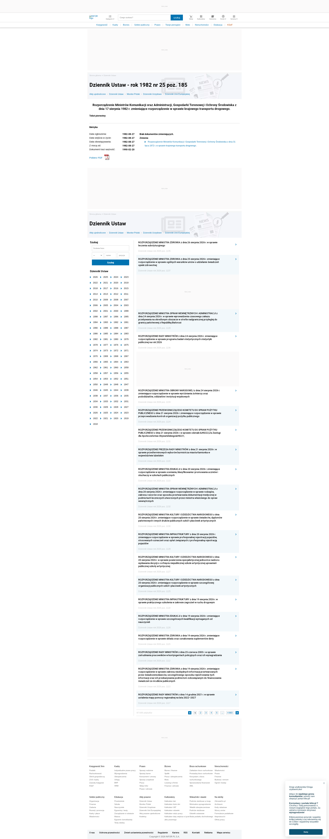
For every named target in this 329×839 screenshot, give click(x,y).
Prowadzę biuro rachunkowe (201, 773)
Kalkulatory (169, 797)
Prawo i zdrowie (145, 789)
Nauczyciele (119, 807)
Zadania (92, 807)
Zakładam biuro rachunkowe (201, 770)
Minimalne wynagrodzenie (200, 804)
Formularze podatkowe (224, 813)
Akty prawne (145, 797)
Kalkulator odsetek (172, 810)
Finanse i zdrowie (171, 786)
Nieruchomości (202, 25)
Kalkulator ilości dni (172, 804)
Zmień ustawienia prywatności (138, 832)
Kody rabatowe (221, 807)
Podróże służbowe (197, 810)
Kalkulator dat (170, 801)
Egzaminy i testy (121, 810)
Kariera (175, 832)
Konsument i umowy (147, 777)
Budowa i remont (221, 780)
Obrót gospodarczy (97, 777)
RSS (186, 832)
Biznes (126, 25)
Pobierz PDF (95, 157)
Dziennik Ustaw (110, 75)
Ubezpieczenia (120, 777)
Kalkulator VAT (170, 807)
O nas (92, 832)
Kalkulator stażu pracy (173, 813)
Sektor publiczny (141, 25)
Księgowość (102, 25)
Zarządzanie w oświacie (124, 813)
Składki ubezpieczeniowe (200, 807)
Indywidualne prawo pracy (125, 770)
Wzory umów (220, 810)
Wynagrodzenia (120, 773)
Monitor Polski (133, 94)
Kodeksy (142, 816)
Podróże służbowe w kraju (200, 801)
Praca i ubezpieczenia (173, 777)
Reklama (208, 832)
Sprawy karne (145, 773)
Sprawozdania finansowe (200, 783)
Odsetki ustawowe (197, 813)
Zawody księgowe (96, 783)
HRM (116, 786)
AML (191, 786)
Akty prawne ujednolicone (149, 813)
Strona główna (95, 75)
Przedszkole (119, 801)
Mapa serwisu (223, 832)
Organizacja (94, 801)
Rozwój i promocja (96, 810)
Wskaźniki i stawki (198, 797)
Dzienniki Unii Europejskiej (177, 94)
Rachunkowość (95, 773)
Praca (141, 783)
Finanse (218, 777)
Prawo (157, 25)
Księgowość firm (96, 766)
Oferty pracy (220, 820)
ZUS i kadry (94, 780)
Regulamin (163, 832)
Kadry (115, 25)
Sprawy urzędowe (146, 780)
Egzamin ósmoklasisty (123, 820)
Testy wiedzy (119, 823)
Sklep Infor (143, 786)
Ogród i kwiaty (220, 783)
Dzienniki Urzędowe (152, 94)
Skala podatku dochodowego (201, 816)
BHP (116, 783)
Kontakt (196, 832)
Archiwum (219, 804)
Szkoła (117, 804)
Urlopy (117, 780)
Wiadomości (220, 770)
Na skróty (219, 797)
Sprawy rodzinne (146, 770)
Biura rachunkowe (198, 766)
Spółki (166, 773)
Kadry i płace (94, 813)
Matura (117, 816)
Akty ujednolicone (97, 94)
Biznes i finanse (170, 770)
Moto (187, 25)
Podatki (92, 770)
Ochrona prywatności (109, 832)
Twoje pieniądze (172, 25)
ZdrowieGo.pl (220, 801)
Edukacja (218, 25)
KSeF (230, 25)
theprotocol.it (220, 816)
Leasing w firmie (171, 783)
